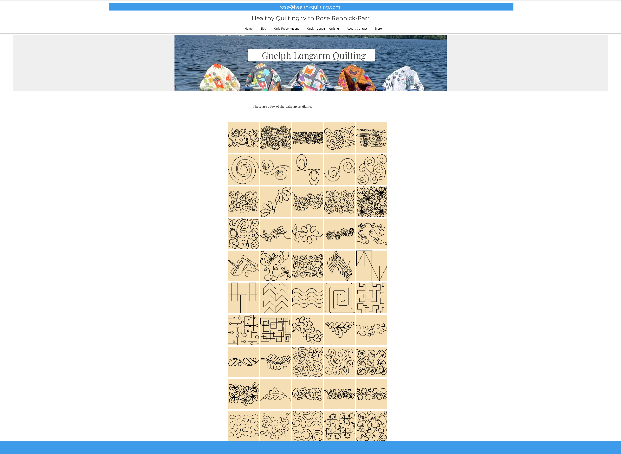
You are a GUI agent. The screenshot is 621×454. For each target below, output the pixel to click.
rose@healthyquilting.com (309, 7)
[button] (378, 29)
